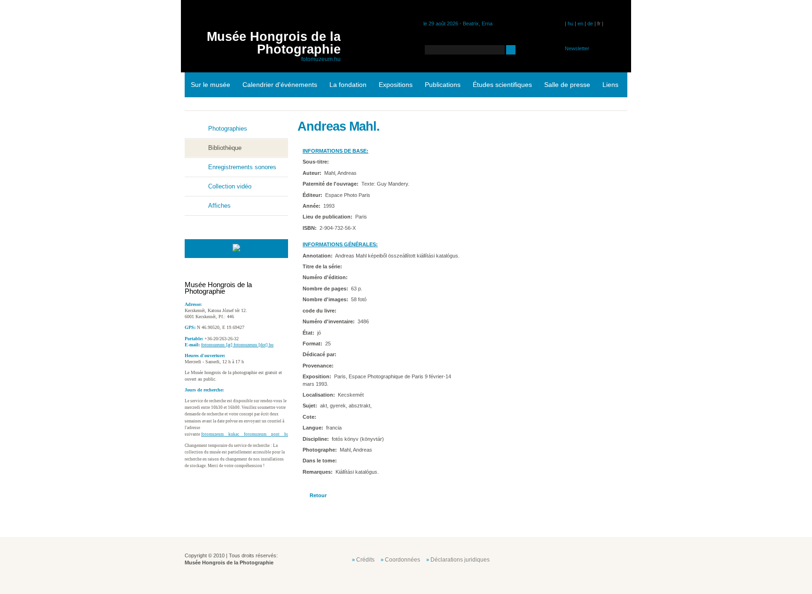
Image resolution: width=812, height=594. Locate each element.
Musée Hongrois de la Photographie (274, 43)
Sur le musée (210, 84)
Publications (443, 84)
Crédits (365, 559)
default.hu (560, 559)
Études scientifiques (502, 84)
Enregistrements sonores (242, 167)
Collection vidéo (229, 186)
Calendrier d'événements (279, 84)
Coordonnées (402, 559)
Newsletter (577, 48)
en (580, 23)
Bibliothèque (225, 147)
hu (570, 23)
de (590, 23)
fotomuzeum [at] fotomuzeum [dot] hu (237, 344)
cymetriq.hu (607, 559)
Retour (318, 495)
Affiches (219, 205)
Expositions (396, 84)
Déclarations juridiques (460, 559)
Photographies (227, 128)
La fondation (348, 84)
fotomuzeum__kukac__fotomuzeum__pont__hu (245, 434)
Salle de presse (567, 84)
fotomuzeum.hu (321, 59)
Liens (610, 84)
